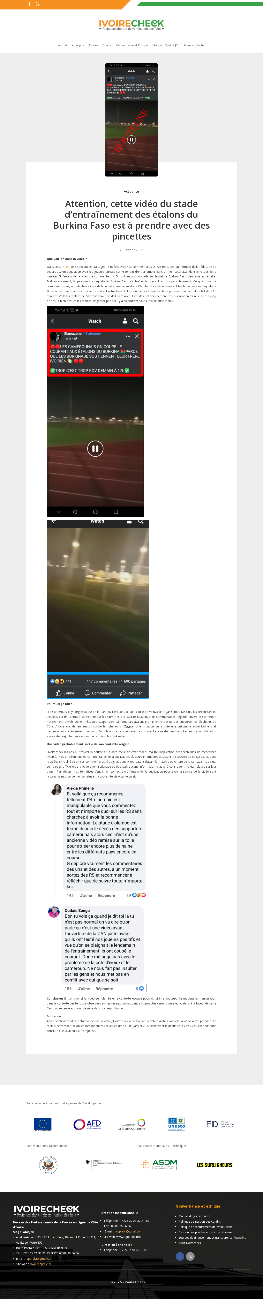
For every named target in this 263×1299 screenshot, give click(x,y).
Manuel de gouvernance (195, 1216)
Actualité (131, 191)
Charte (107, 45)
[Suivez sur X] (38, 4)
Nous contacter (194, 45)
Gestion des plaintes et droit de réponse (205, 1232)
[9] (104, 1175)
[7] (215, 1175)
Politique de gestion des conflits (200, 1221)
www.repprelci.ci (40, 1264)
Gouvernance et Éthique (132, 45)
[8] (48, 1175)
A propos (78, 45)
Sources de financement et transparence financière (212, 1237)
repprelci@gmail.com (39, 1258)
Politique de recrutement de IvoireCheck (205, 1227)
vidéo (66, 267)
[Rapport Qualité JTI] (166, 45)
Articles (93, 45)
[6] (159, 1175)
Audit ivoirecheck (190, 1243)
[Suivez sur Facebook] (29, 4)
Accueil (62, 45)
